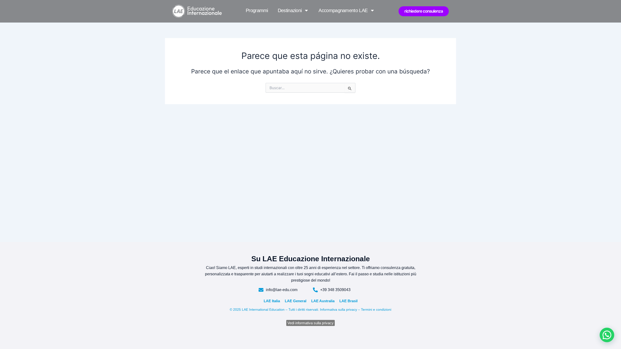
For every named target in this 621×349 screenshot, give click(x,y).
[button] (607, 335)
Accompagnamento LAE (343, 10)
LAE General (295, 301)
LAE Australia (323, 301)
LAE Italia (272, 301)
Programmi (257, 10)
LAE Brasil (348, 301)
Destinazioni (290, 10)
